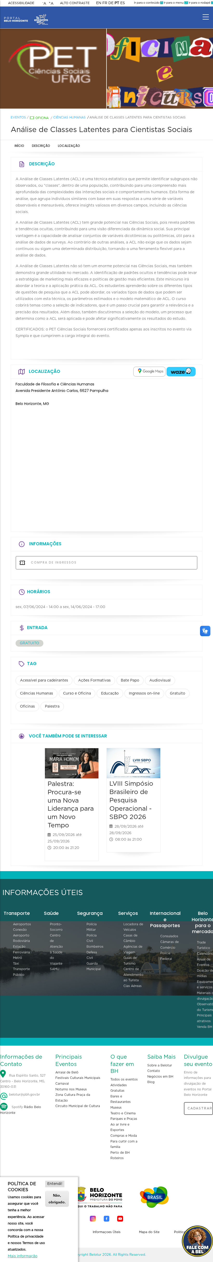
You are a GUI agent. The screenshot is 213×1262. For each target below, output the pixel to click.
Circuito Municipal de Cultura (77, 1106)
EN (98, 3)
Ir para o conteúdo (148, 2)
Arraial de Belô (66, 1072)
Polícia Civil (91, 938)
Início (19, 145)
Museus (116, 1107)
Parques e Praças (123, 1118)
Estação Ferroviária (21, 949)
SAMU (54, 969)
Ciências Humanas (69, 117)
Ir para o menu (175, 2)
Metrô (17, 957)
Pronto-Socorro (56, 927)
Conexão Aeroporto (21, 932)
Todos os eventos (124, 1079)
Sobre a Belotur (159, 1065)
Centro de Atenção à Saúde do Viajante (56, 949)
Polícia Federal (166, 956)
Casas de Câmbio (130, 938)
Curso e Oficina (77, 693)
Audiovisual (160, 680)
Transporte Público (21, 971)
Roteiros (117, 1158)
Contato (153, 1070)
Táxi (16, 963)
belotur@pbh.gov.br (24, 1094)
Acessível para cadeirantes (44, 680)
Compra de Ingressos (53, 562)
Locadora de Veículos (133, 927)
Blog (151, 1082)
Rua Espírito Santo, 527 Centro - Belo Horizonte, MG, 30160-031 (22, 1081)
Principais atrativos (204, 1018)
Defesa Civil (91, 955)
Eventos (18, 117)
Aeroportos (22, 924)
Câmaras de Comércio (169, 944)
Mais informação (22, 1256)
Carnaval (62, 1083)
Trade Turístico (203, 945)
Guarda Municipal (93, 966)
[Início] (26, 16)
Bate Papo (130, 680)
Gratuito (177, 693)
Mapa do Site (149, 1232)
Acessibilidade (21, 3)
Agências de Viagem (132, 949)
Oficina (42, 118)
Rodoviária (21, 940)
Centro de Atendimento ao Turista (133, 974)
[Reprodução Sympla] (53, 69)
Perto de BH (120, 1152)
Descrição (41, 145)
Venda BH (204, 1026)
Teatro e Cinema (123, 1113)
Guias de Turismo (130, 960)
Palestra (52, 706)
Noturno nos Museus (71, 1089)
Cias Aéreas (132, 986)
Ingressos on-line (144, 693)
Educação (110, 693)
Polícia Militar (91, 927)
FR (104, 3)
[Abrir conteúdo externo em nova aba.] (149, 372)
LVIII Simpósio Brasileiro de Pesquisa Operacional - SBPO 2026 (131, 800)
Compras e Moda (123, 1135)
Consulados (169, 936)
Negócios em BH (160, 1076)
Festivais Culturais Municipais (77, 1077)
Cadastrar (200, 1108)
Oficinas (27, 706)
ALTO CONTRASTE (75, 3)
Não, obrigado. (57, 1198)
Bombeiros (94, 946)
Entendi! (54, 1184)
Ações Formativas (94, 680)
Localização (69, 145)
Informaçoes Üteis (107, 1232)
